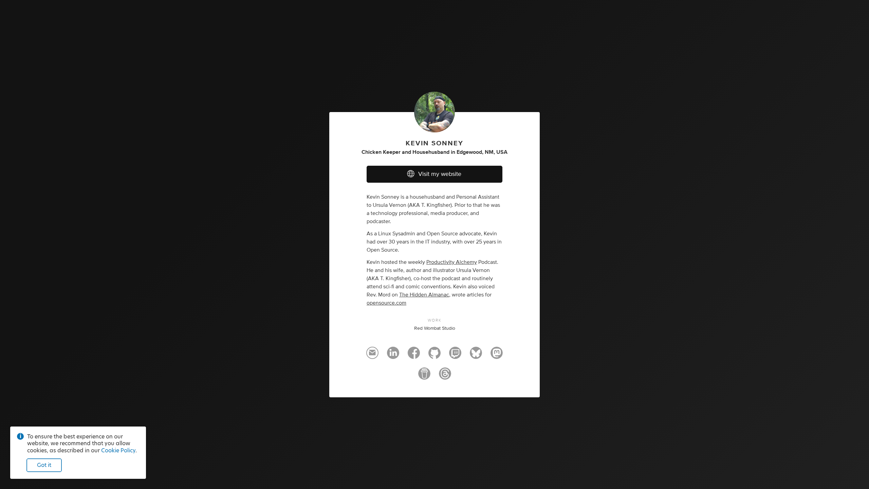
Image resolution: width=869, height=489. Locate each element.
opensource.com (386, 303)
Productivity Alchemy (451, 262)
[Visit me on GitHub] (434, 356)
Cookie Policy (118, 450)
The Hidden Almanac (424, 294)
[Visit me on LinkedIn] (393, 356)
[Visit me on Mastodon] (497, 356)
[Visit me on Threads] (445, 377)
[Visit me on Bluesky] (476, 356)
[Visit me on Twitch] (455, 356)
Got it (44, 465)
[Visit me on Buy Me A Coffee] (424, 377)
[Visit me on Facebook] (414, 356)
